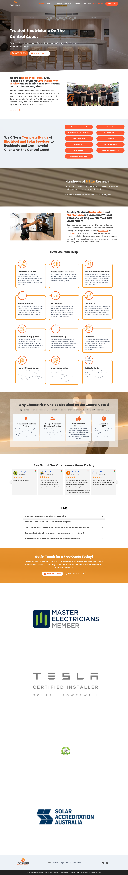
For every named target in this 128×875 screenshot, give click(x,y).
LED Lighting (78, 150)
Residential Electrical (79, 127)
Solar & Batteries (79, 139)
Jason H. (48, 472)
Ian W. (100, 472)
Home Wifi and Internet (110, 150)
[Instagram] (107, 862)
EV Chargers (78, 144)
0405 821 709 (98, 4)
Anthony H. (22, 472)
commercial (72, 233)
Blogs (62, 863)
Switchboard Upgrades (78, 156)
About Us (68, 863)
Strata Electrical (110, 144)
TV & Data (110, 139)
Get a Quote (112, 4)
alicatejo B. (75, 472)
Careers (77, 4)
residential (103, 230)
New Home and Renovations (78, 133)
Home (41, 4)
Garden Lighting (110, 133)
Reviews (59, 4)
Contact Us (87, 4)
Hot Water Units (110, 127)
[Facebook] (103, 862)
